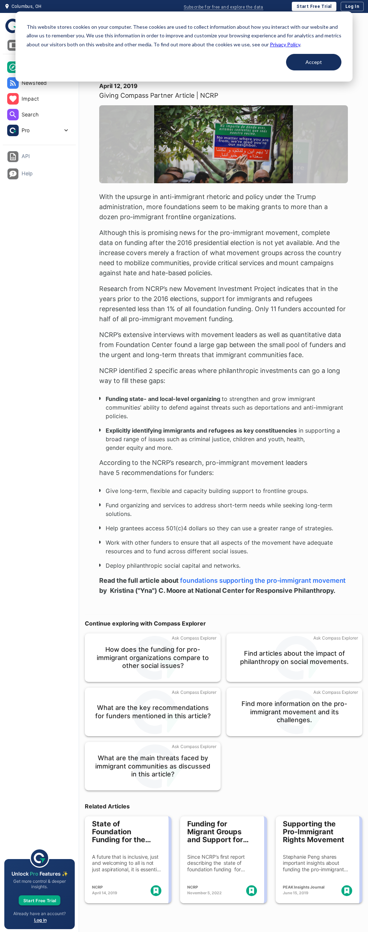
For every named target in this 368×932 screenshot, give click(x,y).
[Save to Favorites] (156, 890)
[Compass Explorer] (13, 67)
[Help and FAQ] (13, 174)
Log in (40, 920)
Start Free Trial (313, 6)
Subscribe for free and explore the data (223, 7)
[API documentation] (13, 156)
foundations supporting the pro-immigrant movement (263, 580)
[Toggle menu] (13, 45)
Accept (313, 62)
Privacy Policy (285, 44)
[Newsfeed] (13, 83)
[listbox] (39, 99)
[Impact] (13, 99)
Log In (352, 6)
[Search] (13, 114)
